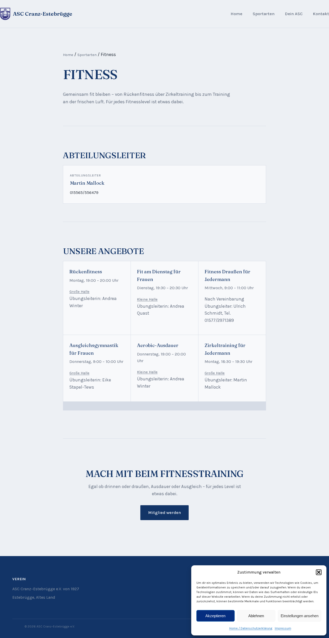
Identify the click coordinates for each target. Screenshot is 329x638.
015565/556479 (84, 192)
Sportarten (264, 13)
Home (236, 13)
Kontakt (321, 13)
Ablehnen (256, 616)
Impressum (283, 628)
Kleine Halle (147, 299)
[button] (318, 572)
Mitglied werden (164, 512)
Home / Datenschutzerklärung (250, 628)
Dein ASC (294, 13)
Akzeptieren (215, 616)
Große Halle (79, 291)
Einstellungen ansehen (299, 616)
